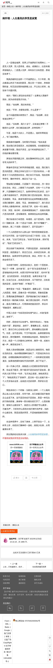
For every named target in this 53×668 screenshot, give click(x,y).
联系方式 (6, 576)
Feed (7, 621)
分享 (35, 478)
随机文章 (37, 580)
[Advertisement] (26, 40)
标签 (7, 636)
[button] (43, 2)
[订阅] (20, 608)
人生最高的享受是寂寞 (38, 434)
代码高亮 (6, 580)
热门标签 (22, 580)
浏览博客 (6, 583)
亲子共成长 (38, 583)
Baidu (7, 627)
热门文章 (7, 633)
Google (7, 630)
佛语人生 (10, 6)
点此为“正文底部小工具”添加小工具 (26, 553)
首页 (3, 6)
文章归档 (37, 576)
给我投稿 (22, 576)
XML (7, 624)
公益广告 (7, 639)
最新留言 (22, 583)
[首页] (50, 638)
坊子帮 (21, 539)
